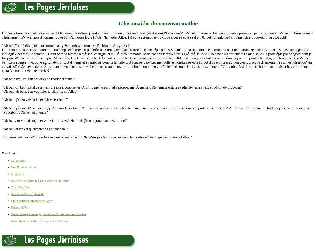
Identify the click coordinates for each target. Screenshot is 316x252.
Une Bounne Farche (23, 167)
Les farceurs (18, 160)
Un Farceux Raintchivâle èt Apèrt (32, 201)
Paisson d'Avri (20, 207)
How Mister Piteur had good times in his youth (40, 180)
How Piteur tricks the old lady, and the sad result (41, 221)
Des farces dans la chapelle (27, 194)
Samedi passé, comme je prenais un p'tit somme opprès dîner (48, 214)
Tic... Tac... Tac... (21, 187)
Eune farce (17, 174)
